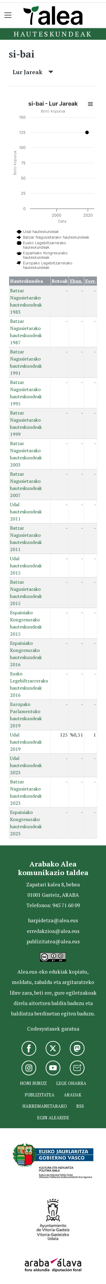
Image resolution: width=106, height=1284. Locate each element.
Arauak (72, 1095)
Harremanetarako (44, 1106)
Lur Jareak (30, 72)
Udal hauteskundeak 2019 (26, 741)
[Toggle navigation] (8, 15)
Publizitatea (39, 1095)
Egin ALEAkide (53, 1117)
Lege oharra (71, 1083)
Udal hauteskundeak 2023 (26, 765)
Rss (80, 1106)
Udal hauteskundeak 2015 (26, 565)
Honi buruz (33, 1083)
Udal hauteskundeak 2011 (26, 511)
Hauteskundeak (53, 34)
